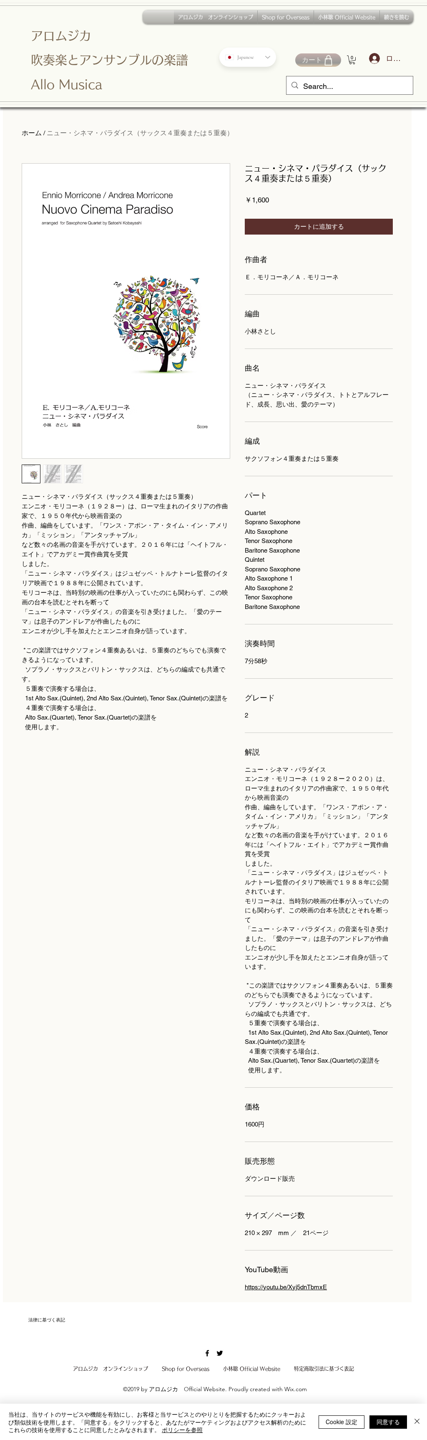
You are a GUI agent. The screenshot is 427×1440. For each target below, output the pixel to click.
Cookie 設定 (341, 1421)
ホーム (32, 133)
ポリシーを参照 (182, 1429)
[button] (352, 60)
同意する (388, 1421)
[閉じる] (417, 1421)
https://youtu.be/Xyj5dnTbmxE (286, 1287)
